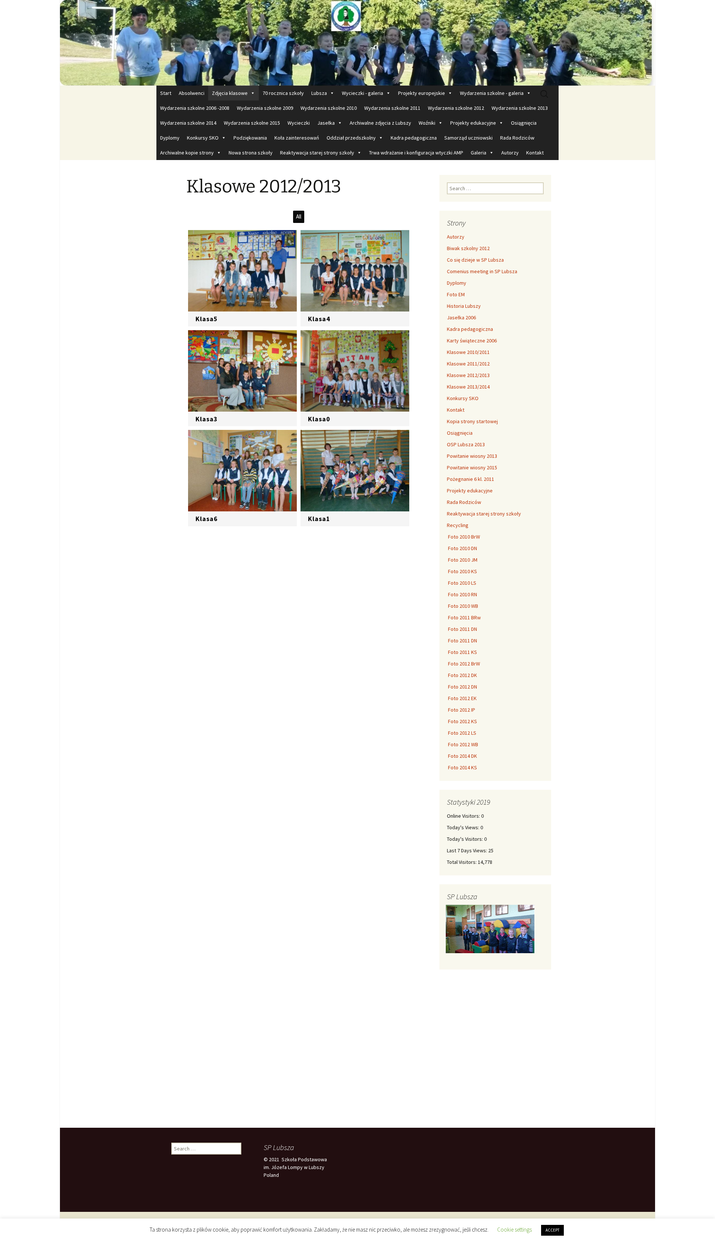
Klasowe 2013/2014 (468, 386)
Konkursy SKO (203, 137)
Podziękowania (250, 137)
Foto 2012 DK (462, 675)
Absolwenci (191, 93)
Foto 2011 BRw (464, 617)
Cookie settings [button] (514, 1229)
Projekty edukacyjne (473, 122)
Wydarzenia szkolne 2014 (188, 122)
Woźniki (427, 122)
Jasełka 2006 (461, 317)
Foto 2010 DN (462, 548)
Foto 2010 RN (462, 594)
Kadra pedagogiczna (414, 137)
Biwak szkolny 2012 (468, 248)
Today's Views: (463, 827)
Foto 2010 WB (462, 606)
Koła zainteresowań (296, 137)
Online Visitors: (464, 815)
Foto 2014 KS (462, 767)
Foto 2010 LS (461, 583)
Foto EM (456, 294)
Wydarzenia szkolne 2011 (392, 108)
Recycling (457, 525)
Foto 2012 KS (462, 721)
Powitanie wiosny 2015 (472, 467)
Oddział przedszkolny (351, 137)
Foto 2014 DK (462, 756)
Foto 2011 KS (462, 652)
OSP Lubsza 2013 (466, 444)
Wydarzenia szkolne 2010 (329, 108)
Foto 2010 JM (462, 559)
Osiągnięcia (524, 122)
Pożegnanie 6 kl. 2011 (470, 479)
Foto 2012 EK (462, 698)
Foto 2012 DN (462, 686)
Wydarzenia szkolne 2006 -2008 (194, 108)
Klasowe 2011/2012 (468, 363)
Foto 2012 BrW (463, 663)
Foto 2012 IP (461, 709)
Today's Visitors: (465, 839)
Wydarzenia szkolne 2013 (520, 108)
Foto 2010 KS (462, 571)
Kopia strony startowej (472, 421)
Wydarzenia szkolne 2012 (456, 108)
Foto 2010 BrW (463, 536)
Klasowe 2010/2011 (468, 352)
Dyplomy (169, 137)
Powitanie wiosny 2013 (472, 456)
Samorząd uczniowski (468, 137)
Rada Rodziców (517, 137)
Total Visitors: (462, 862)
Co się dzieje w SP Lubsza (475, 259)
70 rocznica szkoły (283, 93)
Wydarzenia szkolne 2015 (252, 122)
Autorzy (510, 152)
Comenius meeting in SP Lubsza (482, 271)
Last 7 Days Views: (467, 850)
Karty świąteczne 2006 (472, 340)
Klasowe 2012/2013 (468, 375)
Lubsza (319, 93)
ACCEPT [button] (552, 1230)
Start (165, 93)
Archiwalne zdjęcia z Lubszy (380, 122)
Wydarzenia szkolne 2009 (265, 108)
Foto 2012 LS (461, 732)
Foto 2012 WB (462, 744)
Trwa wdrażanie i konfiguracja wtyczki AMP (416, 152)
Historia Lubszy (464, 306)
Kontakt (535, 152)
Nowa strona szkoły (251, 152)
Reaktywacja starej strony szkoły (317, 152)
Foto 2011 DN (462, 629)
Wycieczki (298, 122)
